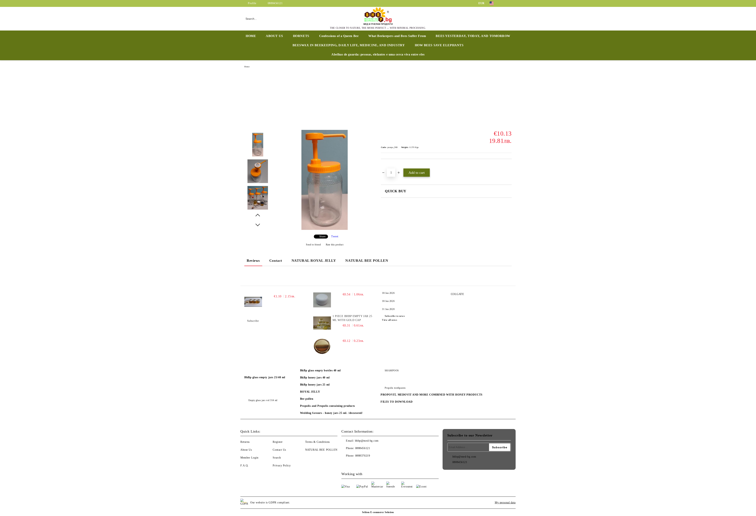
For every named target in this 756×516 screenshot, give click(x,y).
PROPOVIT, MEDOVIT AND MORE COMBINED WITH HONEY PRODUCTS (432, 394)
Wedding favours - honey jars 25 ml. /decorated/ (331, 413)
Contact (275, 261)
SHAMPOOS (392, 370)
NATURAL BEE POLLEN (366, 261)
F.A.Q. (244, 465)
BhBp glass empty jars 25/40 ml (264, 377)
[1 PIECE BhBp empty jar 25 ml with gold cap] (322, 323)
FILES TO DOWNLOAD (397, 401)
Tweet (334, 236)
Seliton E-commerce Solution (378, 512)
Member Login (249, 457)
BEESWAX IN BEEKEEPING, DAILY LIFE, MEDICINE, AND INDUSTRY (349, 45)
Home (246, 67)
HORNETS (301, 36)
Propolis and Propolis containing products (327, 405)
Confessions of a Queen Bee (339, 36)
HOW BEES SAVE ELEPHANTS (439, 45)
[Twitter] (509, 3)
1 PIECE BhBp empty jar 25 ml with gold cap (352, 318)
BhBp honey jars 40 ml (315, 377)
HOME (251, 36)
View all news (389, 320)
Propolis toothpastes (395, 388)
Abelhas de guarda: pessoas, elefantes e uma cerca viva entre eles (377, 54)
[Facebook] (503, 3)
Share (322, 236)
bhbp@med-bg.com (367, 440)
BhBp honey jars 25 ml (315, 384)
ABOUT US (274, 36)
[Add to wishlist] (388, 165)
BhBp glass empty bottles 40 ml (320, 370)
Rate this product (334, 244)
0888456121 (275, 3)
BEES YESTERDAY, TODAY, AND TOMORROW (473, 36)
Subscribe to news (395, 316)
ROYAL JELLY (310, 391)
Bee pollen (306, 398)
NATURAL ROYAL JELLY (314, 261)
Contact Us (279, 449)
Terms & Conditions (317, 441)
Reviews (253, 261)
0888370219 (362, 455)
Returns (245, 441)
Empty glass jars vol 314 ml (262, 400)
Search (277, 457)
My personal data (505, 502)
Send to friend (313, 244)
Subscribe (253, 320)
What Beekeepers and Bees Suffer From (397, 36)
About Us (246, 449)
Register (278, 441)
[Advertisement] (378, 100)
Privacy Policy (282, 465)
